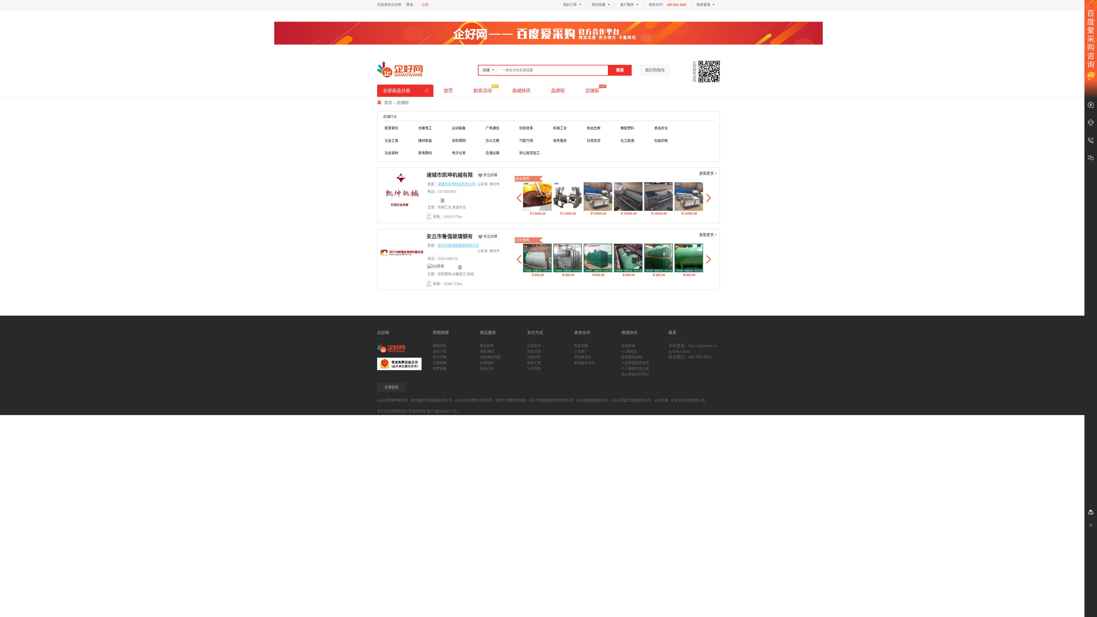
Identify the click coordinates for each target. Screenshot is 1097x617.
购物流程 (440, 346)
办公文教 (492, 141)
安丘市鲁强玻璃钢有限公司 (450, 237)
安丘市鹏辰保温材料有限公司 (551, 400)
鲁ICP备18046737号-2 (443, 411)
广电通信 (492, 128)
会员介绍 (440, 352)
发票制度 (440, 369)
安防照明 (459, 141)
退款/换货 (487, 352)
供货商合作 (582, 357)
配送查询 (628, 346)
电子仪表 (459, 153)
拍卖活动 (482, 90)
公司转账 (534, 369)
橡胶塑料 (627, 128)
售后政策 (487, 346)
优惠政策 (440, 363)
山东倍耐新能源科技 (591, 400)
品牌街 (558, 90)
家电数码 (425, 153)
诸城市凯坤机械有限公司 (450, 175)
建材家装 (425, 141)
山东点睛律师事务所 (392, 400)
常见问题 (440, 357)
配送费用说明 (631, 357)
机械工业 (560, 128)
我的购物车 (655, 70)
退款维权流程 (490, 357)
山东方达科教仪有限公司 (474, 400)
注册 (425, 5)
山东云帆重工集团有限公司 (630, 400)
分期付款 (534, 357)
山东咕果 (661, 400)
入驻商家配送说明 (635, 363)
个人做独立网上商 (635, 369)
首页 (448, 90)
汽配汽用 (526, 141)
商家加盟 (581, 346)
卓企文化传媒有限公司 (688, 400)
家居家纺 (391, 128)
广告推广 (581, 352)
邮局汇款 (534, 363)
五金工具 (391, 141)
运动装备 (459, 128)
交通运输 (492, 153)
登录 (409, 5)
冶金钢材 (391, 153)
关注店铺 (490, 175)
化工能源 (627, 141)
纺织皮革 (526, 128)
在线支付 (534, 346)
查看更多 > (708, 173)
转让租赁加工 (529, 153)
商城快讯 (521, 90)
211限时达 (629, 352)
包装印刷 (661, 141)
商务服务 (560, 141)
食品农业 (661, 128)
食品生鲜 (593, 128)
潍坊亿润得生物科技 (510, 400)
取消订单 (487, 369)
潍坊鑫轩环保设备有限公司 (431, 400)
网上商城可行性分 (635, 374)
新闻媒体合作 (584, 363)
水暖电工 (425, 128)
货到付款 (534, 352)
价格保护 (487, 363)
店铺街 (592, 90)
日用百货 (593, 141)
